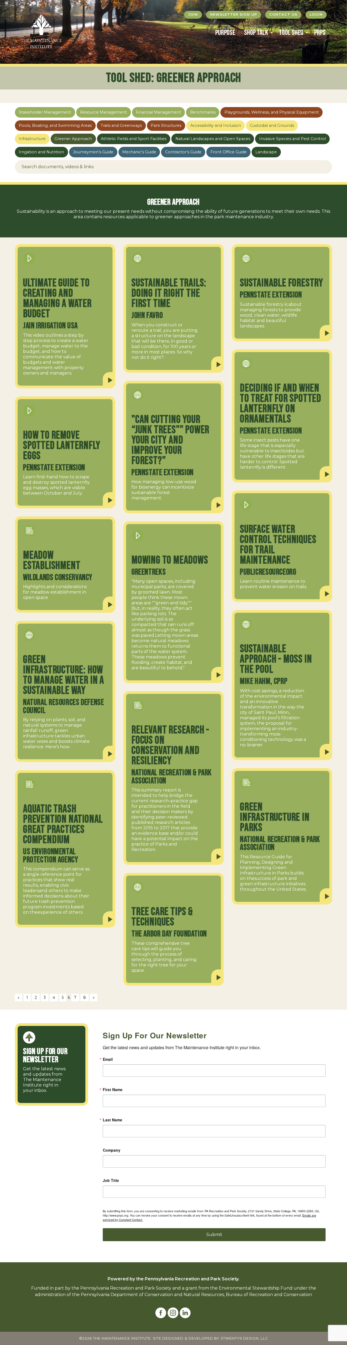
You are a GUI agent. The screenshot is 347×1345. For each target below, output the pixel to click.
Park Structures (166, 125)
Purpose (225, 32)
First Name (113, 1089)
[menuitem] (225, 32)
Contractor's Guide (183, 152)
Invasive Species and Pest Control (292, 138)
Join (193, 14)
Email (108, 1059)
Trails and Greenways (121, 125)
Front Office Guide (228, 152)
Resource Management (103, 112)
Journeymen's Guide (93, 152)
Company (111, 1150)
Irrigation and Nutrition (41, 152)
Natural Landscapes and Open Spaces (212, 138)
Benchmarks (203, 112)
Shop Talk (256, 32)
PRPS (320, 32)
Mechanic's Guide (139, 152)
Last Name (112, 1120)
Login (316, 14)
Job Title (111, 1180)
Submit (214, 1234)
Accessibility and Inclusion (215, 125)
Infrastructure (32, 138)
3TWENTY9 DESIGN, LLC (244, 1338)
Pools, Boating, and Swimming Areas (55, 125)
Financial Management (158, 112)
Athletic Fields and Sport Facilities (133, 138)
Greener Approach (73, 138)
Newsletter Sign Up (233, 14)
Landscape (266, 152)
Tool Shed (291, 32)
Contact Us (283, 14)
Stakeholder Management (45, 112)
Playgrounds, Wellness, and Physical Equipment (271, 112)
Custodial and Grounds (272, 125)
